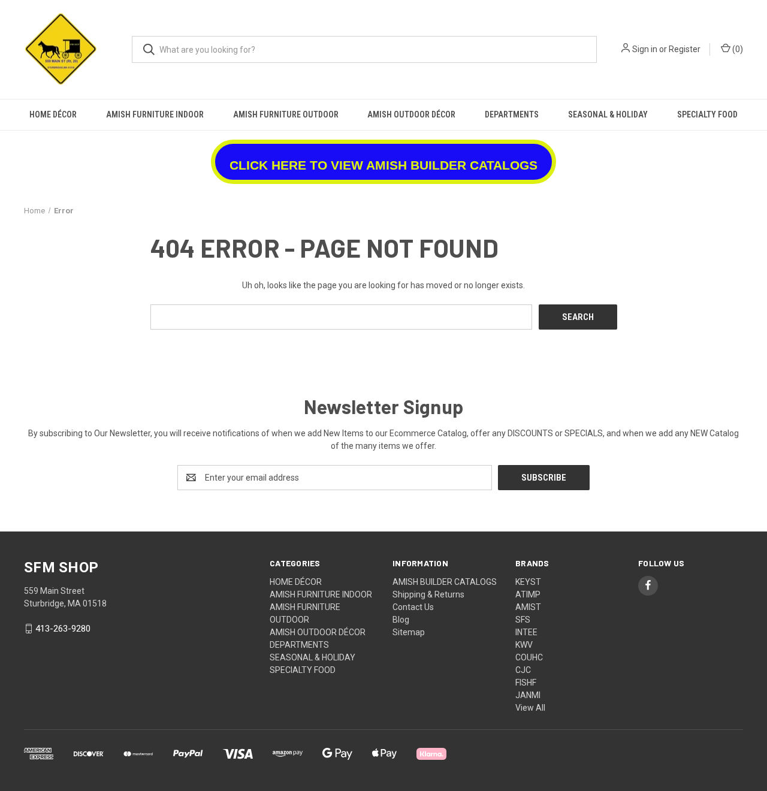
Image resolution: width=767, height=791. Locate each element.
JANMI (527, 695)
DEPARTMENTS (512, 114)
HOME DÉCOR (53, 114)
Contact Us (413, 607)
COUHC (529, 657)
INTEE (526, 632)
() (736, 49)
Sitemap (408, 632)
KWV (524, 645)
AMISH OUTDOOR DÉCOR (411, 114)
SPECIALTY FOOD (707, 114)
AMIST (528, 607)
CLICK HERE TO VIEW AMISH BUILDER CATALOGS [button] (383, 165)
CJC (523, 670)
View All (530, 707)
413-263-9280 (62, 628)
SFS (522, 619)
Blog (400, 619)
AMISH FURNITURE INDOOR (155, 114)
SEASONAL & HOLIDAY (608, 114)
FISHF (525, 682)
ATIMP (527, 594)
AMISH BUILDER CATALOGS (444, 582)
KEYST (528, 582)
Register (684, 49)
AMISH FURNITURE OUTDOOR (286, 114)
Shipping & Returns (428, 594)
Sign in (644, 49)
